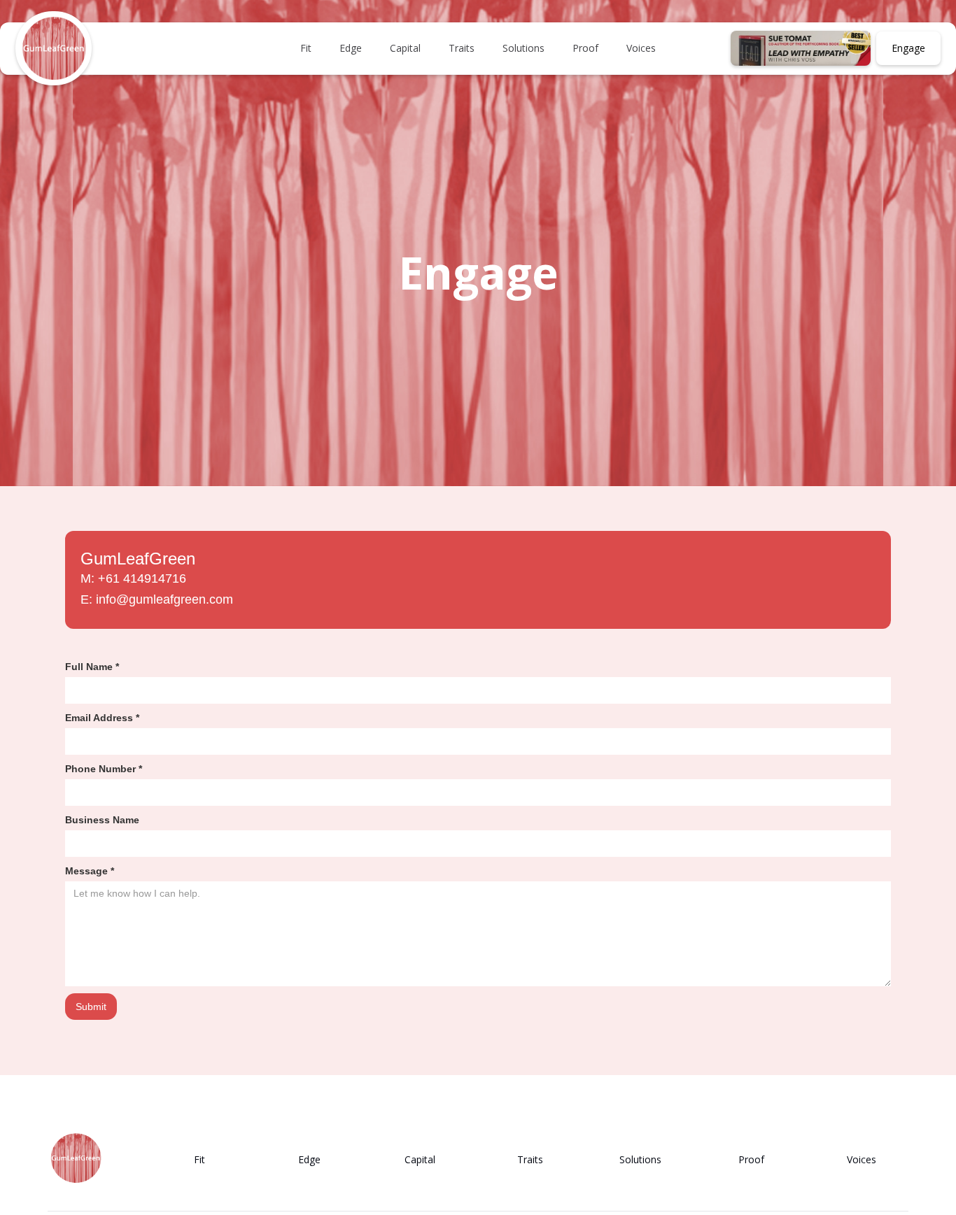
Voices (641, 48)
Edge (350, 48)
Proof (585, 48)
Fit (305, 48)
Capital (405, 48)
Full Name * (92, 666)
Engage (908, 48)
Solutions (523, 48)
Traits (462, 48)
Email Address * (102, 717)
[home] (53, 48)
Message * (89, 870)
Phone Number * (103, 768)
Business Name (102, 819)
